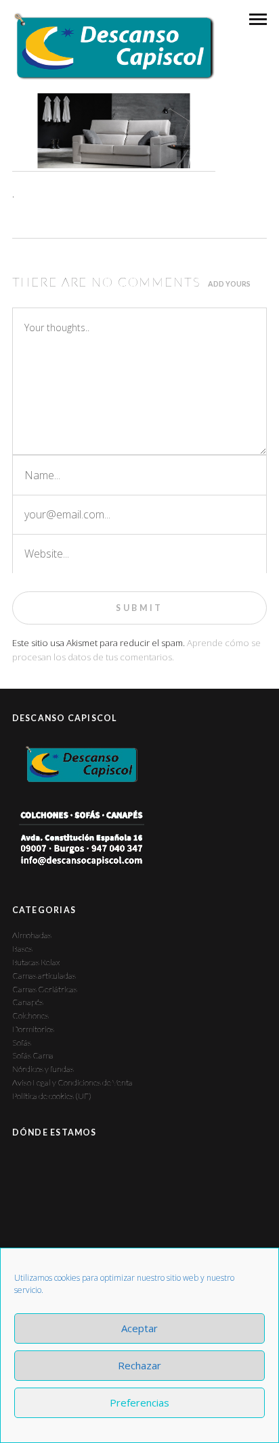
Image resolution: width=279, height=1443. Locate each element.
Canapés (27, 1002)
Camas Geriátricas (44, 989)
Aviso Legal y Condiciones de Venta (72, 1082)
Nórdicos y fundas (43, 1069)
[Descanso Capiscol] (113, 46)
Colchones (30, 1015)
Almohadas (31, 935)
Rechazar (139, 1365)
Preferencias (139, 1402)
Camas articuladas (44, 976)
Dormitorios (33, 1029)
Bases (22, 949)
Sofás (21, 1042)
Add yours (229, 284)
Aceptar (139, 1328)
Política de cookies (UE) (51, 1096)
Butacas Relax (36, 962)
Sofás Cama (32, 1055)
